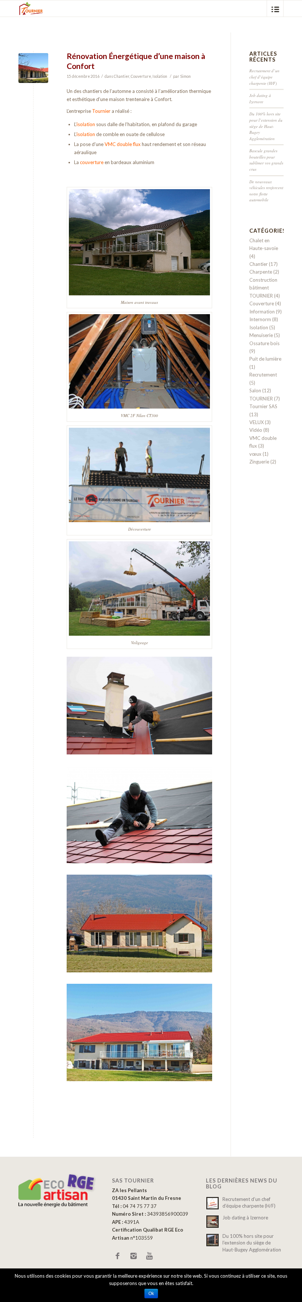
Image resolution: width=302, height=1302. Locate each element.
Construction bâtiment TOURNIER (263, 288)
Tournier (101, 111)
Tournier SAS (263, 406)
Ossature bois (264, 343)
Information (262, 312)
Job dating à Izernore (260, 98)
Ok (151, 1293)
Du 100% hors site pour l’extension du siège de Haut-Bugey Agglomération (265, 126)
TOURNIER (261, 399)
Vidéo (255, 430)
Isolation (159, 76)
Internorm (260, 319)
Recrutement (263, 375)
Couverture (141, 76)
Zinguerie (259, 462)
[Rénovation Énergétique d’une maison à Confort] (33, 68)
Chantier (121, 76)
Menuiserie (261, 335)
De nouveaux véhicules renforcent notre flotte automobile (266, 191)
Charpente (260, 272)
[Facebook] (117, 1255)
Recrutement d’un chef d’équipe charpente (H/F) (264, 77)
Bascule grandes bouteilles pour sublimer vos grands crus (266, 160)
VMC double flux (123, 144)
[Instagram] (133, 1255)
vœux (255, 454)
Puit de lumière (265, 359)
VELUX (256, 422)
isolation (86, 124)
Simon (185, 76)
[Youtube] (149, 1255)
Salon (255, 390)
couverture (91, 162)
